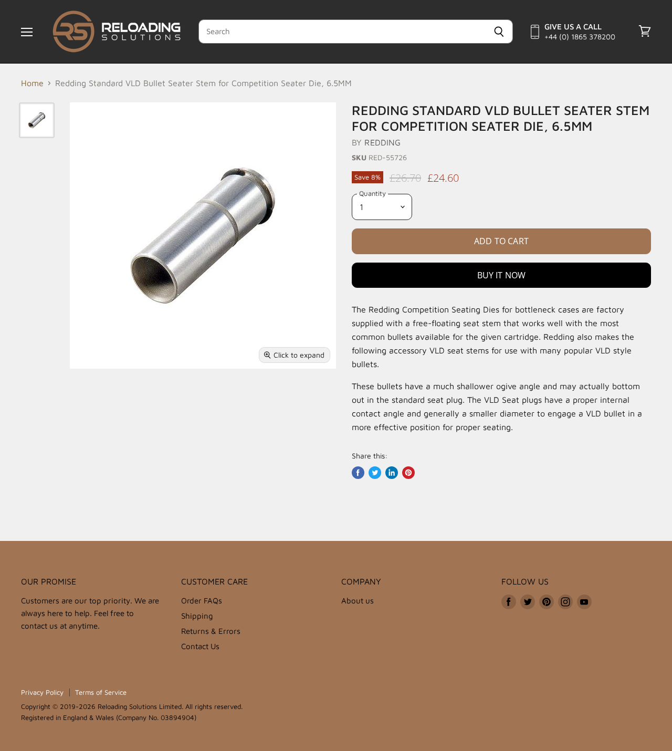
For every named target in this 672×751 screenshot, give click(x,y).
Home (32, 83)
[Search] (499, 31)
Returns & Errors (210, 631)
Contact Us (200, 646)
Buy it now (501, 275)
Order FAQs (201, 600)
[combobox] (341, 31)
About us (357, 600)
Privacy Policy (42, 692)
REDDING (382, 142)
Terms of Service (101, 692)
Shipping (197, 615)
